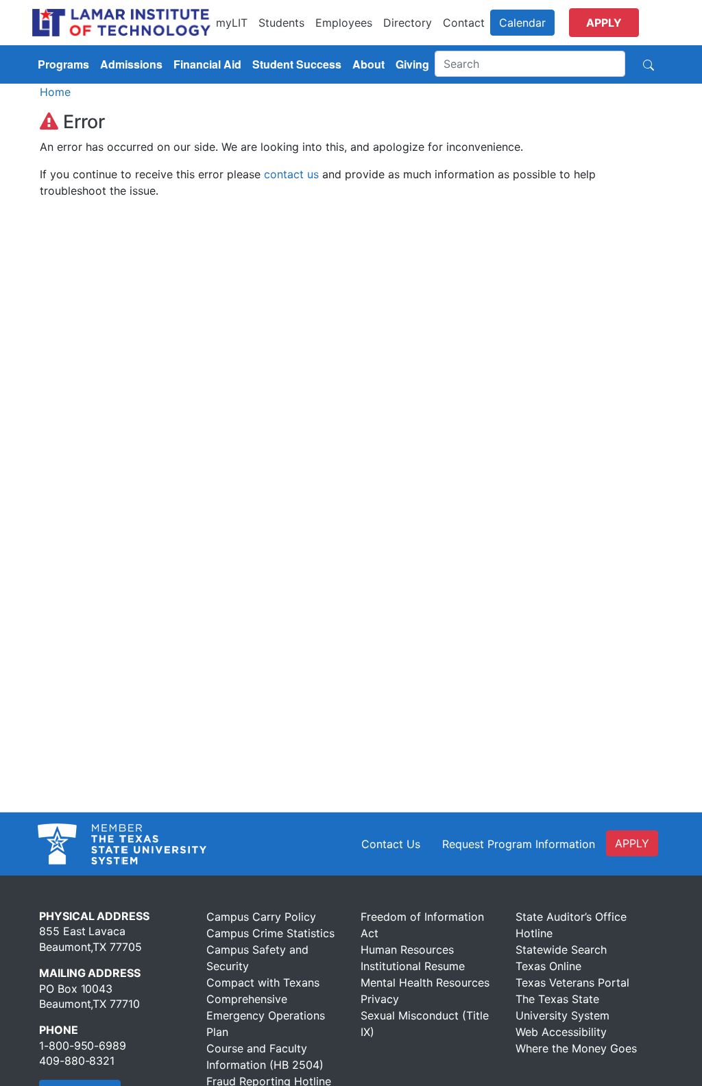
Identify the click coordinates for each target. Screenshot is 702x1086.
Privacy (380, 999)
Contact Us (390, 844)
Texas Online (548, 966)
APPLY (632, 843)
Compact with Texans (262, 982)
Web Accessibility (561, 1032)
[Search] (648, 64)
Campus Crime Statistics (270, 933)
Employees (343, 22)
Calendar (522, 22)
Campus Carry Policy (261, 917)
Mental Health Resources (425, 982)
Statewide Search (561, 949)
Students (281, 22)
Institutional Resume (413, 966)
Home (55, 92)
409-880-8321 (76, 1060)
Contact (464, 22)
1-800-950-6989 (82, 1045)
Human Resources (407, 949)
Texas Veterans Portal (572, 982)
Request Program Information (518, 844)
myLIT (231, 22)
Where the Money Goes (576, 1048)
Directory (407, 22)
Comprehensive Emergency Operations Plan (265, 1015)
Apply (604, 22)
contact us (291, 174)
